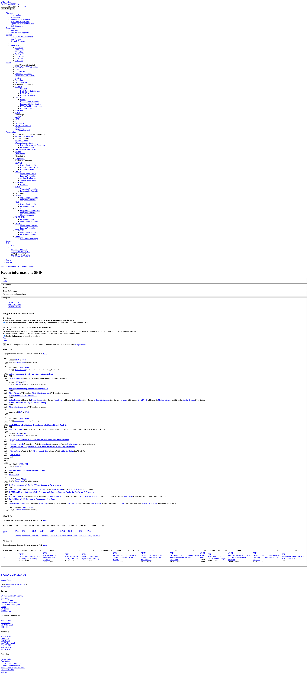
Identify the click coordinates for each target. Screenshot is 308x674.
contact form (5, 580)
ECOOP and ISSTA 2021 (11, 266)
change (45, 353)
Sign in (8, 260)
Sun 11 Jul (19, 48)
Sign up (9, 262)
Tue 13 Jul (19, 52)
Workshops (19, 80)
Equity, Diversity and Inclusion (22, 24)
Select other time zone (80, 323)
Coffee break (15, 455)
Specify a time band (32, 336)
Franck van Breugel (149, 503)
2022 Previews (21, 82)
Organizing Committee (24, 136)
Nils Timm (46, 444)
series (24, 266)
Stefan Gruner (72, 444)
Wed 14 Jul (19, 54)
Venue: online (16, 15)
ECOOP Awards (17, 26)
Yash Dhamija (72, 503)
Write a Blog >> (7, 2)
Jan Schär (123, 400)
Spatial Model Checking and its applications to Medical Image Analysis (38, 425)
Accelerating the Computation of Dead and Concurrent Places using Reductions (42, 447)
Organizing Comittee (28, 174)
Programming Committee (29, 191)
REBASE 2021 (7, 625)
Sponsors (18, 69)
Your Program (16, 39)
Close (5, 340)
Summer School (21, 71)
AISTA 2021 (6, 636)
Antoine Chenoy (15, 496)
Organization (11, 132)
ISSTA (23, 100)
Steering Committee (27, 215)
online (30, 266)
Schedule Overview (18, 41)
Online (23, 6)
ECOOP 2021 (6, 620)
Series (13, 245)
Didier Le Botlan (67, 451)
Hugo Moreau (57, 489)
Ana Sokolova (19, 421)
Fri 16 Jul (19, 58)
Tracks (8, 63)
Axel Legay (128, 496)
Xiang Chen (43, 503)
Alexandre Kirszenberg (36, 489)
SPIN (17, 360)
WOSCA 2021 (6, 649)
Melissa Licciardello (101, 400)
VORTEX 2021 (7, 647)
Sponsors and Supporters (20, 32)
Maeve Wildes (96, 503)
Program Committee (27, 147)
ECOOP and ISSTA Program (22, 37)
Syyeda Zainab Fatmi (17, 503)
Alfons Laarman (19, 362)
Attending (9, 13)
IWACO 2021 (6, 645)
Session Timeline (14, 305)
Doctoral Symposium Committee (32, 145)
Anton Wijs (18, 384)
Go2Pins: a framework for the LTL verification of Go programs (35, 485)
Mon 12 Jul (19, 50)
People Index (20, 159)
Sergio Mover (19, 435)
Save (5, 338)
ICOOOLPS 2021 (8, 643)
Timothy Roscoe (188, 400)
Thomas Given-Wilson (88, 496)
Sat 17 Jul (19, 61)
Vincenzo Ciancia (15, 429)
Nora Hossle (58, 400)
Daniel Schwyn (37, 400)
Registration (15, 17)
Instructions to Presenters (20, 22)
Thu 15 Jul (19, 56)
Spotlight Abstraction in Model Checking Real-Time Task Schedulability (39, 440)
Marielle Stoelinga (16, 378)
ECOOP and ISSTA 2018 (20, 256)
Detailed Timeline (14, 307)
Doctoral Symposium (23, 74)
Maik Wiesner (14, 393)
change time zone (80, 345)
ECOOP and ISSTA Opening (26, 67)
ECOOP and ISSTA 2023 (20, 252)
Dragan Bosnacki (20, 370)
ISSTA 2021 (5, 623)
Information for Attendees (20, 19)
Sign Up (4, 672)
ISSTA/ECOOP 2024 (19, 250)
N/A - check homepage (29, 239)
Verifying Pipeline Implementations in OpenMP (28, 389)
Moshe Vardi (14, 475)
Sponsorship (10, 28)
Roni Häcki (78, 400)
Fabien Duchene (54, 496)
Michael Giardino (164, 400)
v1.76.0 (23, 584)
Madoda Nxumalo (17, 444)
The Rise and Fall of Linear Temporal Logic (27, 470)
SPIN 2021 (5, 627)
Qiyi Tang (120, 503)
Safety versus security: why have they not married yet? (31, 374)
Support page (5, 586)
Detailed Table (13, 302)
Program (9, 35)
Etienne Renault (15, 489)
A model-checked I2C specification (23, 396)
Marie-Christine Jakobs (41, 393)
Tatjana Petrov (19, 481)
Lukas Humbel (14, 400)
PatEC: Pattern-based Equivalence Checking (27, 403)
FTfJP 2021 (5, 641)
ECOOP (23, 89)
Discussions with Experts (25, 76)
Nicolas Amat (15, 451)
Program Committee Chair (30, 211)
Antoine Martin (75, 489)
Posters (18, 78)
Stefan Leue (18, 466)
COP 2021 (5, 639)
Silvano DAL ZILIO (40, 451)
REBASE (24, 185)
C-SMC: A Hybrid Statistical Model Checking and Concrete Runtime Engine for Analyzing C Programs (51, 492)
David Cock (142, 400)
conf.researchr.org (12, 584)
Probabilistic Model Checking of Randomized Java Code (32, 499)
